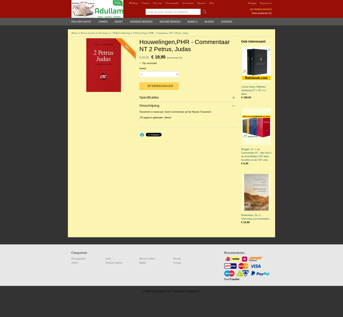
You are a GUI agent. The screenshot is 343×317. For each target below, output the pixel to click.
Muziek (209, 21)
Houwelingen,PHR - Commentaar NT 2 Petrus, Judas (162, 33)
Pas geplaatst (81, 21)
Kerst (119, 21)
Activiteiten (188, 3)
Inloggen (252, 3)
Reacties (201, 3)
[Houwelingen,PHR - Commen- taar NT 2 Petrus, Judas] (103, 65)
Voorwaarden (172, 3)
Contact (145, 3)
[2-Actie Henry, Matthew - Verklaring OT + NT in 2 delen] (256, 64)
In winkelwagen (160, 85)
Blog (211, 3)
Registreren (266, 3)
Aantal (142, 68)
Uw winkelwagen (261, 9)
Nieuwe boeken (170, 21)
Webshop (133, 3)
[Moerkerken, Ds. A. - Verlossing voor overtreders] (256, 192)
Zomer (103, 21)
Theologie (103, 33)
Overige (226, 21)
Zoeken (204, 11)
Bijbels (192, 21)
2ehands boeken (141, 21)
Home (74, 33)
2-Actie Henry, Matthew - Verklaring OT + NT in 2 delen (254, 90)
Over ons (157, 3)
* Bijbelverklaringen (121, 33)
